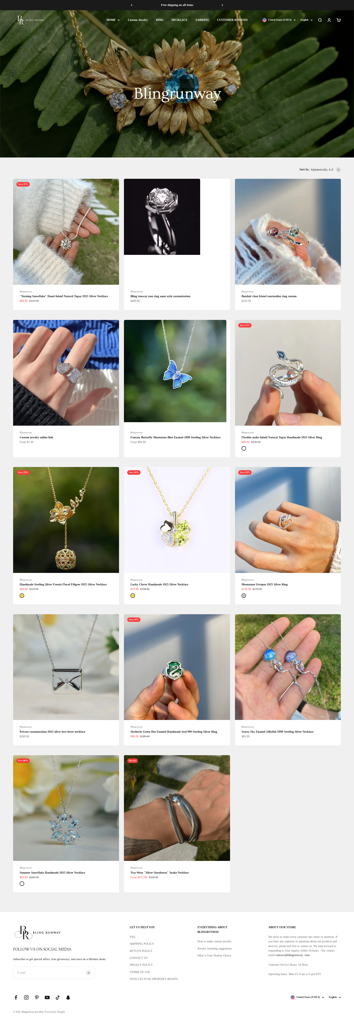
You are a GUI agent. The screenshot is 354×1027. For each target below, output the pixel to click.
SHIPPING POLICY (142, 943)
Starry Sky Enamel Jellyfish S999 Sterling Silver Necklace (277, 731)
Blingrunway (26, 291)
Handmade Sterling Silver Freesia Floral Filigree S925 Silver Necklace (63, 584)
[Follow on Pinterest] (37, 997)
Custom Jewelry (138, 19)
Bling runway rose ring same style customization (160, 296)
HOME (111, 19)
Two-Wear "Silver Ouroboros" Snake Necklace (159, 872)
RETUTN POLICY (141, 951)
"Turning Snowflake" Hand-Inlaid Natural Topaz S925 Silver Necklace (64, 296)
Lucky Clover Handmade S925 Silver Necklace (159, 584)
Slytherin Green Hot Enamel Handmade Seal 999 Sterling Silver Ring (173, 731)
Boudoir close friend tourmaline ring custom (269, 296)
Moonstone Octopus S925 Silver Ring (265, 584)
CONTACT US (139, 958)
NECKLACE (179, 19)
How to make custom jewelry (214, 941)
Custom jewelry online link (36, 437)
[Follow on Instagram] (26, 997)
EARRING (202, 19)
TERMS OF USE (140, 972)
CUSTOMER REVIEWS (232, 19)
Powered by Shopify (55, 1011)
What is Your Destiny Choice (214, 955)
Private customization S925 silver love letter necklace (52, 731)
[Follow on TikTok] (57, 997)
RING (159, 19)
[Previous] (131, 5)
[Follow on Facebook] (16, 997)
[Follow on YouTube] (47, 997)
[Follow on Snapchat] (68, 997)
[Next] (222, 5)
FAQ (132, 936)
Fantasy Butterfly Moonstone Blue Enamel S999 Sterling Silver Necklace (175, 437)
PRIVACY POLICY (141, 964)
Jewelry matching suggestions (214, 948)
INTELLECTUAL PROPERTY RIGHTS (154, 979)
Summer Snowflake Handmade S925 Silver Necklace (52, 872)
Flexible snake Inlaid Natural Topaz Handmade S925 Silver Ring (282, 437)
